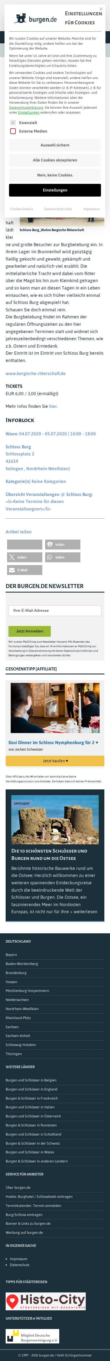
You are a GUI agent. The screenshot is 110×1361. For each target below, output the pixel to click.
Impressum (91, 209)
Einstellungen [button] (28, 112)
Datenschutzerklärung (26, 108)
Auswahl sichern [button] (55, 145)
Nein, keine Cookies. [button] (55, 175)
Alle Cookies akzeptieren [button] (55, 160)
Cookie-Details (21, 209)
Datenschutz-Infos (58, 209)
